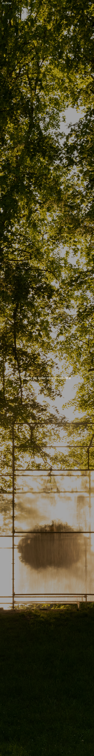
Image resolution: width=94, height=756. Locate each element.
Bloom (7, 3)
